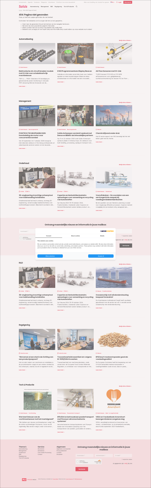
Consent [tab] (48, 236)
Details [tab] (102, 236)
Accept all (101, 256)
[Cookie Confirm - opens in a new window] (107, 231)
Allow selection (50, 256)
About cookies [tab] (75, 236)
